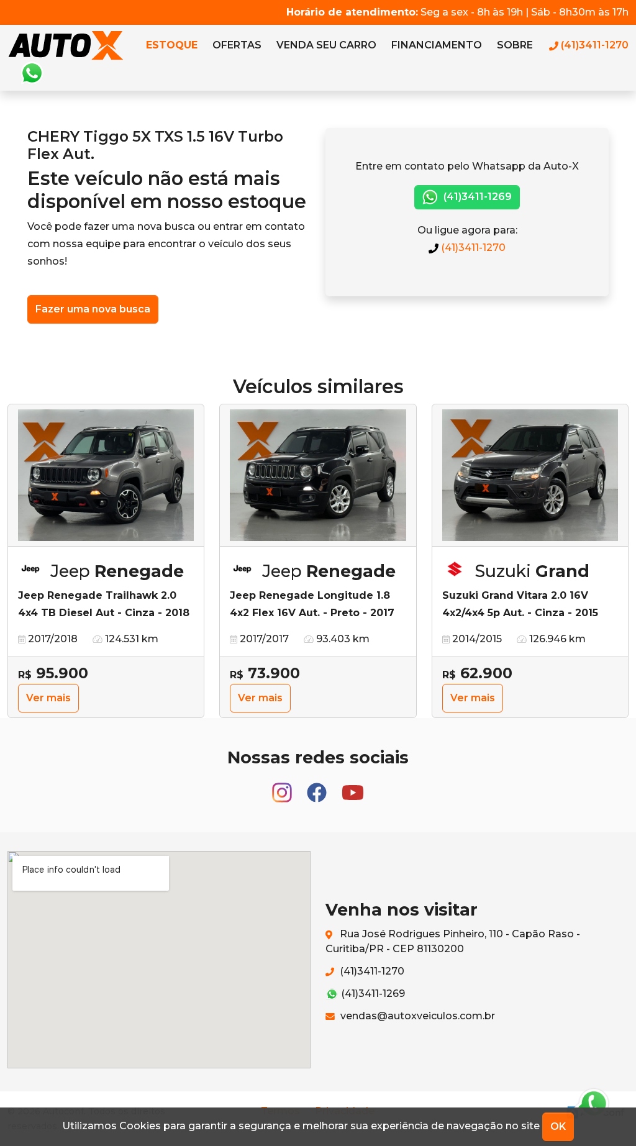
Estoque (172, 45)
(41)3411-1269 (476, 196)
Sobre (515, 45)
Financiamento (436, 45)
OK (558, 1126)
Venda (326, 45)
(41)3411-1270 (472, 247)
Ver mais (48, 698)
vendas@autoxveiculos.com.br (416, 1016)
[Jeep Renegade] (106, 475)
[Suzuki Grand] (530, 475)
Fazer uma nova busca (92, 309)
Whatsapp (31, 73)
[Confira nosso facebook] (318, 787)
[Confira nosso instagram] (283, 787)
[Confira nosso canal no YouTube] (352, 787)
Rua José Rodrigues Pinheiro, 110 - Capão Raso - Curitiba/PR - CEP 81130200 (452, 941)
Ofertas (236, 45)
